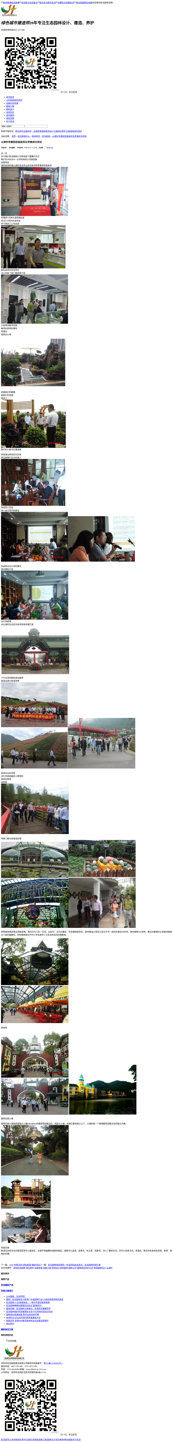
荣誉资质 (10, 118)
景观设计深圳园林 (60, 1268)
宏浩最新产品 (7, 1285)
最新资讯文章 (7, 1329)
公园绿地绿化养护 (74, 131)
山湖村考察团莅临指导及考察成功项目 (69, 136)
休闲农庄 (10, 112)
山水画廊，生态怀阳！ (16, 1296)
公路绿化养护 (60, 131)
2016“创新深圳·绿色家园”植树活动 (24, 1265)
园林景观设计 (48, 131)
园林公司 (72, 1268)
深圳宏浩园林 (19, 1268)
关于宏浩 (10, 121)
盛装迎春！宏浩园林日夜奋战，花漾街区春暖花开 (28, 1308)
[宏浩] (9, 16)
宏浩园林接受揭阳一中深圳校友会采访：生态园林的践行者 (74, 1265)
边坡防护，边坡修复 (32, 131)
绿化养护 (19, 131)
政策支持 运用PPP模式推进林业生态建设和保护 (27, 1321)
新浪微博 (15, 3)
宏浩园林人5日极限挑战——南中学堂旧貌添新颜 (28, 1302)
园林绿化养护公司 (85, 1268)
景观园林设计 (100, 1268)
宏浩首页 (10, 97)
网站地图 (88, 3)
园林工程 (10, 106)
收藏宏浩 (70, 3)
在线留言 (33, 3)
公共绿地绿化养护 (14, 100)
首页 (14, 136)
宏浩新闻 (46, 136)
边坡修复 (38, 1268)
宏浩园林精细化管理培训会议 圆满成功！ (24, 1305)
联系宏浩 (52, 3)
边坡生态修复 (12, 103)
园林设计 (10, 109)
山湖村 (109, 1268)
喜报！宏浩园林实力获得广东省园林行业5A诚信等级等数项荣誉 (34, 1299)
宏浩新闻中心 (24, 136)
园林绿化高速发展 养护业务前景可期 (22, 1315)
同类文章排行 (7, 1291)
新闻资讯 (36, 136)
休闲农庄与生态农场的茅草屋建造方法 (23, 1318)
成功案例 (10, 115)
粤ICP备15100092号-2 (53, 1363)
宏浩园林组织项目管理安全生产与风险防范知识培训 (29, 1312)
